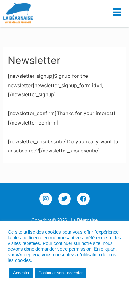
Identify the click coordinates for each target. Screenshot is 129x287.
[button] (118, 10)
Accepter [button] (21, 272)
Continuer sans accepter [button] (61, 272)
